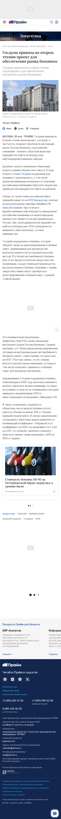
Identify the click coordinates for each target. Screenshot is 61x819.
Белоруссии (40, 200)
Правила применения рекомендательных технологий (26, 788)
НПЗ (30, 200)
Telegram (34, 128)
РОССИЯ (22, 513)
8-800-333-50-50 (12, 710)
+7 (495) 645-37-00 (13, 700)
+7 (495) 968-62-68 (42, 702)
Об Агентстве (10, 687)
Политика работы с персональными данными (23, 784)
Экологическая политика (14, 795)
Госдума (26, 173)
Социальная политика (12, 791)
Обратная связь (11, 690)
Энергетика (30, 36)
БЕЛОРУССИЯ (36, 513)
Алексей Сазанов (12, 207)
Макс (9, 128)
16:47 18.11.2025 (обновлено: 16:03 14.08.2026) (24, 46)
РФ (24, 340)
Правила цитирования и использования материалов (26, 781)
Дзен (20, 128)
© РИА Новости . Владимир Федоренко (20, 117)
